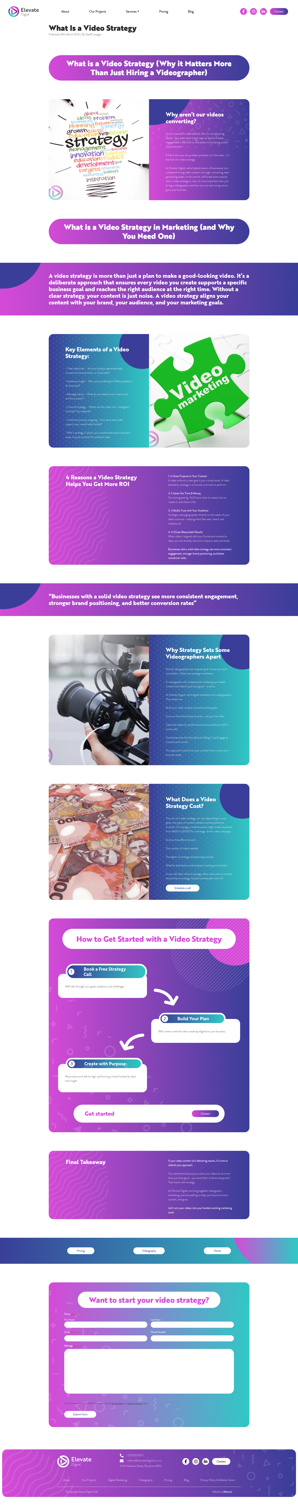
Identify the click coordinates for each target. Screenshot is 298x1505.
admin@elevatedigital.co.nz (144, 1460)
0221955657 (135, 1455)
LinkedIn (263, 11)
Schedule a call (182, 888)
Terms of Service (135, 1403)
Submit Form (80, 1414)
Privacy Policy (118, 1403)
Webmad (227, 1492)
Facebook (243, 11)
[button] (132, 11)
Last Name (155, 1319)
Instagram (253, 11)
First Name (69, 1319)
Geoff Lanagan (94, 34)
